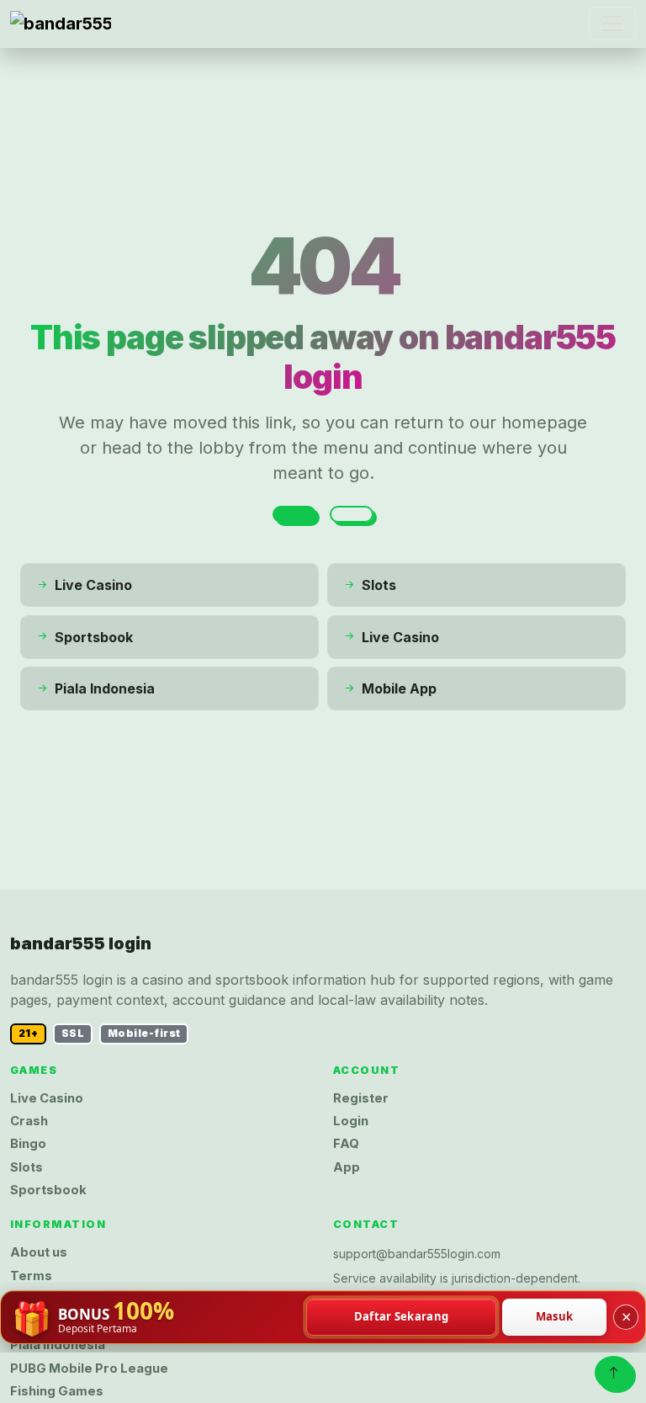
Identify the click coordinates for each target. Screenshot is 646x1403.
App (346, 1167)
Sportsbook (48, 1190)
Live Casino (46, 1098)
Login (350, 1121)
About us (38, 1252)
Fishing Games (56, 1391)
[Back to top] (614, 1373)
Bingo (28, 1143)
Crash (29, 1121)
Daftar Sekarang (401, 1316)
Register (361, 1098)
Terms (31, 1275)
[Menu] (612, 23)
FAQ (346, 1143)
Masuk (555, 1316)
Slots (26, 1167)
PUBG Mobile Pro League (89, 1368)
